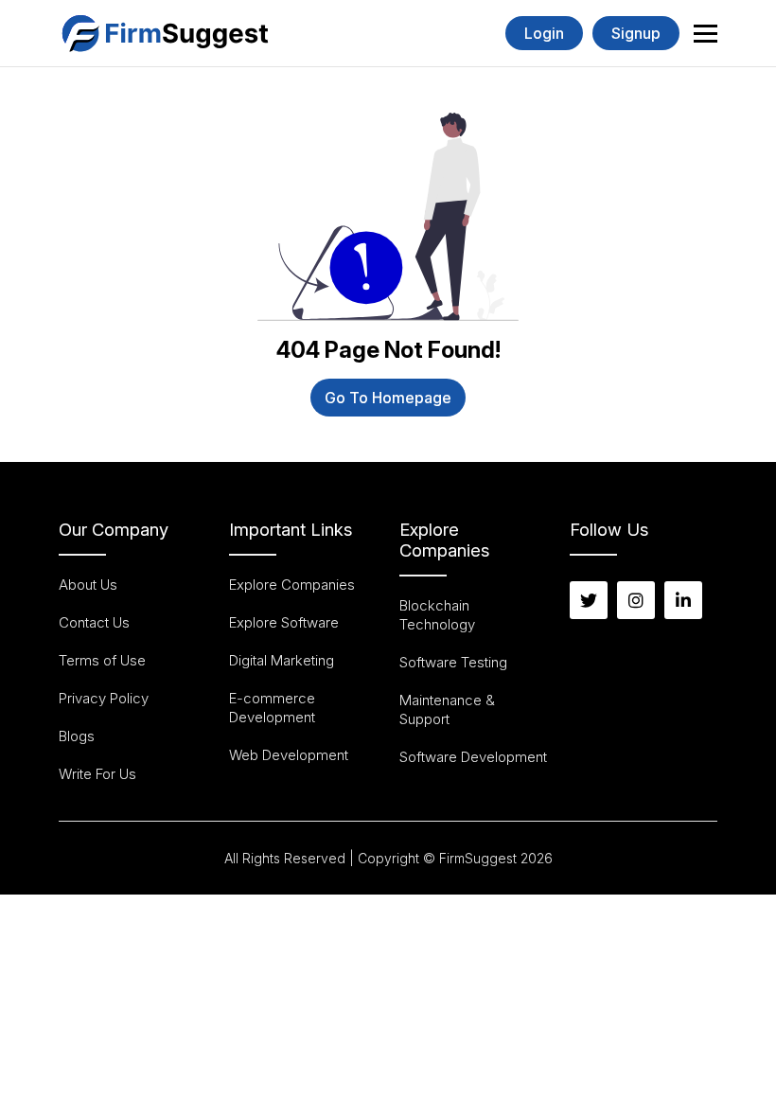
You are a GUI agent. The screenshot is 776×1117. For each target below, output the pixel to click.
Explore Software (284, 622)
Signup (636, 33)
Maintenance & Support (447, 709)
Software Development (473, 757)
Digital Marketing (281, 660)
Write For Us (97, 774)
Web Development (288, 755)
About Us (88, 585)
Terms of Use (102, 660)
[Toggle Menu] (705, 33)
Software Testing (453, 662)
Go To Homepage (388, 397)
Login (544, 33)
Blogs (77, 736)
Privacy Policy (104, 698)
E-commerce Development (272, 707)
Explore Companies (292, 585)
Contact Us (94, 622)
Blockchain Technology (437, 614)
